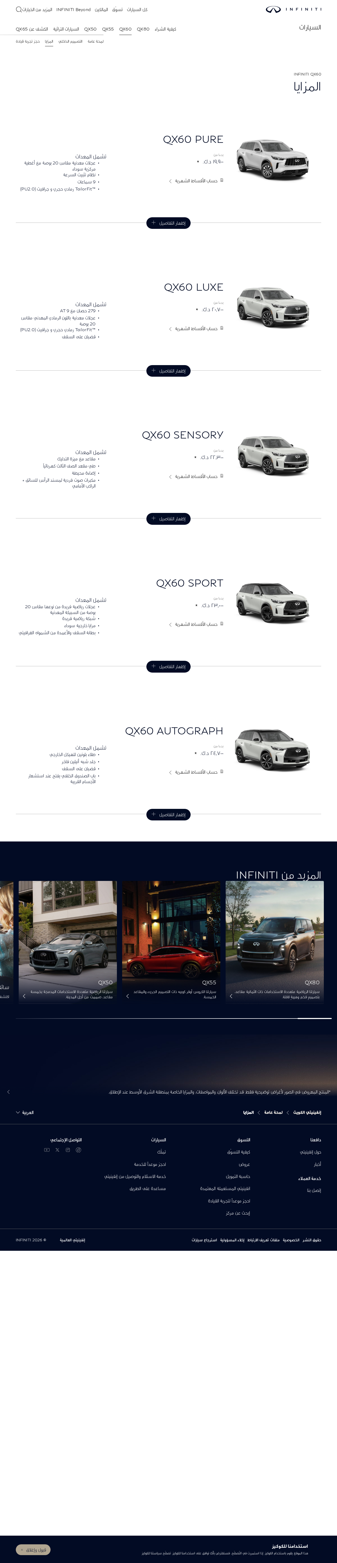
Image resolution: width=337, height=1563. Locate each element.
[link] (275, 942)
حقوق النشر (312, 1240)
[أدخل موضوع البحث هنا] (19, 9)
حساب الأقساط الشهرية (196, 180)
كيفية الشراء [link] (165, 28)
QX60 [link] (125, 28)
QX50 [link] (90, 28)
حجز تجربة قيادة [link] (28, 41)
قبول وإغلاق (36, 1549)
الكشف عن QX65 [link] (32, 28)
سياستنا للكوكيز (152, 1553)
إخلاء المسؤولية (232, 1240)
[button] (231, 997)
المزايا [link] (49, 41)
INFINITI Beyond (73, 9)
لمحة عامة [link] (95, 41)
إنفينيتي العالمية (72, 1240)
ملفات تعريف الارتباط (263, 1240)
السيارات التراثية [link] (66, 28)
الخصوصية (291, 1240)
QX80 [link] (143, 28)
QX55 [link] (108, 28)
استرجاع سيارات (204, 1240)
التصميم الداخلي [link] (70, 41)
